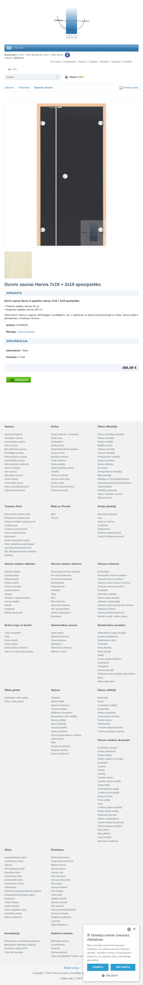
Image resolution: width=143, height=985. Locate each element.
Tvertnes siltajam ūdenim (110, 727)
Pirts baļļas (56, 883)
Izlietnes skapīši (12, 571)
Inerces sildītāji (58, 720)
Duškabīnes (57, 442)
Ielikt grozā (21, 379)
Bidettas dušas (105, 445)
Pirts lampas (57, 891)
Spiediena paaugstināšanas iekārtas (23, 891)
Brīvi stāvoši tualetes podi (17, 514)
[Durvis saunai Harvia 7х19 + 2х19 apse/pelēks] (71, 174)
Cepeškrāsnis (58, 944)
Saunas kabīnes (59, 887)
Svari (100, 803)
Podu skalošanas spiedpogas (19, 544)
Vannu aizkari (11, 479)
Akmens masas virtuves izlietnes (114, 583)
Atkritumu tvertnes (60, 636)
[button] (111, 975)
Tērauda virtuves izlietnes (110, 579)
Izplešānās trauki (13, 913)
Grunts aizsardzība (60, 746)
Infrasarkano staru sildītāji (64, 716)
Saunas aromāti (59, 902)
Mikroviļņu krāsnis (60, 941)
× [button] (134, 929)
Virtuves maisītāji (106, 453)
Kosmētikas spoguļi (107, 747)
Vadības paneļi (58, 898)
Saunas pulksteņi (60, 913)
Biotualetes (10, 536)
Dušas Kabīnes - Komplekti (64, 434)
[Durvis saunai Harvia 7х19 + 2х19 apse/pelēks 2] (24, 264)
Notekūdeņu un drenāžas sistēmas (22, 941)
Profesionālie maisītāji (109, 457)
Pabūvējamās (58, 586)
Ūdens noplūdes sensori (110, 494)
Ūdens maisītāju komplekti (111, 434)
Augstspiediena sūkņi (15, 857)
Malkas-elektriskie (107, 712)
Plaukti (7, 605)
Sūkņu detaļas (11, 902)
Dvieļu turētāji (105, 755)
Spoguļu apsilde (59, 750)
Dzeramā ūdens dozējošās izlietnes (116, 605)
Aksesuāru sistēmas (108, 841)
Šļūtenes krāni (105, 497)
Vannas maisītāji (106, 438)
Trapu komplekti (12, 633)
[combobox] (129, 929)
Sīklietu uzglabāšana (108, 818)
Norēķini (104, 61)
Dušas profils (11, 644)
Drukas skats (130, 87)
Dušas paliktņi (58, 464)
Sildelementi (104, 529)
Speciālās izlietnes (60, 605)
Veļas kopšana (58, 640)
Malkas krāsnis (58, 865)
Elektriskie (103, 525)
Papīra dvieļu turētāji (108, 811)
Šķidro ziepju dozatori (109, 598)
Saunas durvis (43, 87)
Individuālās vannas (14, 460)
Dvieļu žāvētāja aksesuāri (111, 536)
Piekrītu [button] (97, 967)
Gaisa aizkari (57, 739)
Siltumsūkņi (10, 887)
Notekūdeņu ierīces (14, 883)
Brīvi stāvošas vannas (15, 449)
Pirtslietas (24, 87)
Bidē (53, 514)
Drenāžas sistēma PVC (16, 948)
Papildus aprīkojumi (61, 917)
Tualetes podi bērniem (15, 529)
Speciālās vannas (13, 475)
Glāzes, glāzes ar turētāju (110, 759)
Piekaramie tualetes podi (17, 518)
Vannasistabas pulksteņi (110, 826)
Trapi (7, 636)
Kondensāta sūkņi (13, 880)
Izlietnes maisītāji (106, 449)
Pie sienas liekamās (61, 575)
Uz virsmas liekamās (61, 579)
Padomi (82, 61)
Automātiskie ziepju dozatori (112, 633)
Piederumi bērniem (107, 815)
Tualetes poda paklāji (108, 792)
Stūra (53, 594)
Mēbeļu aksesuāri (13, 612)
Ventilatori (103, 644)
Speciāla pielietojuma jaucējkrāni (114, 483)
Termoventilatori (59, 709)
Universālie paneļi (13, 483)
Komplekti (9, 609)
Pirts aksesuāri (58, 876)
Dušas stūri (56, 438)
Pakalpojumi (69, 61)
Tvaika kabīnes (58, 460)
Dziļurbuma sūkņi (13, 876)
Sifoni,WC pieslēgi (13, 952)
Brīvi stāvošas (58, 601)
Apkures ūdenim (106, 521)
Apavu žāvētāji (58, 724)
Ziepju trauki (104, 785)
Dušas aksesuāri (59, 490)
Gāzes (101, 701)
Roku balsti (103, 830)
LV (9, 69)
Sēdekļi (55, 471)
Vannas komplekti (13, 434)
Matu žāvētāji (104, 651)
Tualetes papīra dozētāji (110, 807)
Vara (100, 518)
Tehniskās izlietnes (107, 594)
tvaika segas (57, 633)
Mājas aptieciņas (106, 681)
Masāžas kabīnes (60, 457)
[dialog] (111, 953)
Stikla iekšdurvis (59, 924)
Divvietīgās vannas (14, 453)
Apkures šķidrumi (60, 753)
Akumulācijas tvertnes (109, 716)
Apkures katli (57, 701)
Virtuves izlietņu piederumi (111, 612)
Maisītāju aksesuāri (107, 490)
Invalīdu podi (11, 525)
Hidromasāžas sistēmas (16, 464)
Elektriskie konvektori (61, 712)
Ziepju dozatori (105, 796)
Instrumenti (103, 662)
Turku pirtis (56, 895)
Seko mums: (57, 55)
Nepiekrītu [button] (123, 967)
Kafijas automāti (59, 952)
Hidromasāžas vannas (15, 457)
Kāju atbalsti (104, 833)
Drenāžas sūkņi (12, 872)
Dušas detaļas (105, 486)
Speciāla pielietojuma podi (17, 548)
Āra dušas (103, 468)
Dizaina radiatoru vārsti (109, 533)
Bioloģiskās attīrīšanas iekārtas (20, 944)
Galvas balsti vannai (14, 490)
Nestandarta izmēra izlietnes (65, 571)
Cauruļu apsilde (59, 727)
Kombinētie (103, 709)
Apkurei (8, 865)
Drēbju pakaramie (107, 751)
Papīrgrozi (56, 644)
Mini (53, 598)
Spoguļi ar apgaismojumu (17, 598)
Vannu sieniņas (12, 468)
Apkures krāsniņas (60, 705)
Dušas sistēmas (106, 464)
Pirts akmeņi (57, 906)
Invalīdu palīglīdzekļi (108, 636)
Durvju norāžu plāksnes (110, 659)
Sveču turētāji (104, 837)
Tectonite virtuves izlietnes (111, 586)
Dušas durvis (57, 445)
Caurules (55, 921)
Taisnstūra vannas (13, 438)
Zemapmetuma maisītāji (110, 471)
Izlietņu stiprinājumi (61, 612)
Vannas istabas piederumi (111, 822)
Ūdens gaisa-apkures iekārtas (66, 735)
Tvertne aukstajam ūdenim (111, 731)
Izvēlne (18, 48)
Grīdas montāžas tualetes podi (19, 521)
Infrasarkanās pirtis (60, 880)
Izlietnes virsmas (12, 586)
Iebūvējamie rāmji (107, 640)
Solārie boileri (105, 720)
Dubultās (55, 590)
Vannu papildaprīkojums (16, 486)
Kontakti (127, 61)
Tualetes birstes (106, 777)
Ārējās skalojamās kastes (17, 540)
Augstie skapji (11, 575)
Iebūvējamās (57, 583)
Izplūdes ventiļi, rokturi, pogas (113, 616)
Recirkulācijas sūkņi (14, 869)
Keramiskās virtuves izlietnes (112, 575)
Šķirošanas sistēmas (61, 647)
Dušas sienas (58, 453)
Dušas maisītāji (105, 442)
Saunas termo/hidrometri (63, 909)
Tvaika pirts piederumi (62, 861)
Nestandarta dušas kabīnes (65, 449)
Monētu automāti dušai (62, 486)
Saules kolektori (59, 731)
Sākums (9, 87)
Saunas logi (57, 872)
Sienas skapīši (11, 601)
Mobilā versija (71, 967)
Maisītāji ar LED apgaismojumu (113, 479)
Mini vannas (10, 471)
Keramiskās (103, 571)
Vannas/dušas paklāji (108, 789)
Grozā (77, 77)
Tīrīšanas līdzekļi (59, 475)
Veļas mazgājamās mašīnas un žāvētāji (71, 956)
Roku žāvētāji (104, 647)
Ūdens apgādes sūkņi (15, 909)
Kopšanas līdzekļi (106, 609)
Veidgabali (103, 666)
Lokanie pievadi (106, 670)
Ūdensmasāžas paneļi (62, 468)
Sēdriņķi (8, 555)
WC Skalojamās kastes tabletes (20, 551)
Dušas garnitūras (106, 460)
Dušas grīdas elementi (15, 647)
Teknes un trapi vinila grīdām (19, 651)
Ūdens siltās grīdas (14, 701)
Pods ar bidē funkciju (15, 533)
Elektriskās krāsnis (60, 857)
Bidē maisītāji (104, 475)
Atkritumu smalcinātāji (109, 601)
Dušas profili (57, 483)
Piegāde (93, 61)
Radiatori (55, 697)
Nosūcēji (55, 948)
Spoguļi (8, 594)
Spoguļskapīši (11, 579)
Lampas (102, 766)
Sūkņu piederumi (13, 917)
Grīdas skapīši (11, 583)
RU (15, 69)
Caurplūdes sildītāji (107, 705)
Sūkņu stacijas (11, 906)
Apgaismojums (12, 590)
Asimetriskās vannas (14, 442)
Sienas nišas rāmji (60, 479)
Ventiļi (101, 655)
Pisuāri (54, 518)
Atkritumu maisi (58, 651)
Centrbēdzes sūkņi (13, 861)
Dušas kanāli (11, 640)
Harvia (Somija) (26, 331)
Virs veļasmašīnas (60, 609)
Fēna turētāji (104, 800)
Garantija (116, 61)
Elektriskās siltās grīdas (16, 697)
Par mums (55, 61)
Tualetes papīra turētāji (109, 781)
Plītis (53, 742)
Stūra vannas (11, 445)
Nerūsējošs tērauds (107, 514)
